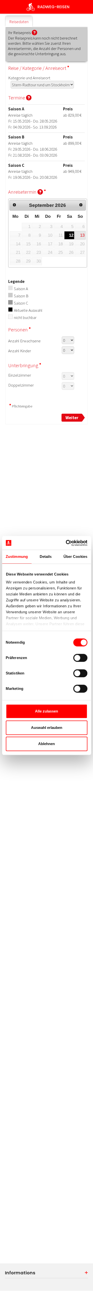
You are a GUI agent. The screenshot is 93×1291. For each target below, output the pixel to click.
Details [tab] (46, 556)
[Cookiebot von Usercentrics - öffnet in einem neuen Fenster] (66, 543)
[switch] (80, 658)
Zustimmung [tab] (17, 556)
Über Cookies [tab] (75, 556)
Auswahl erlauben (46, 727)
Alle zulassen (46, 711)
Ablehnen (46, 744)
